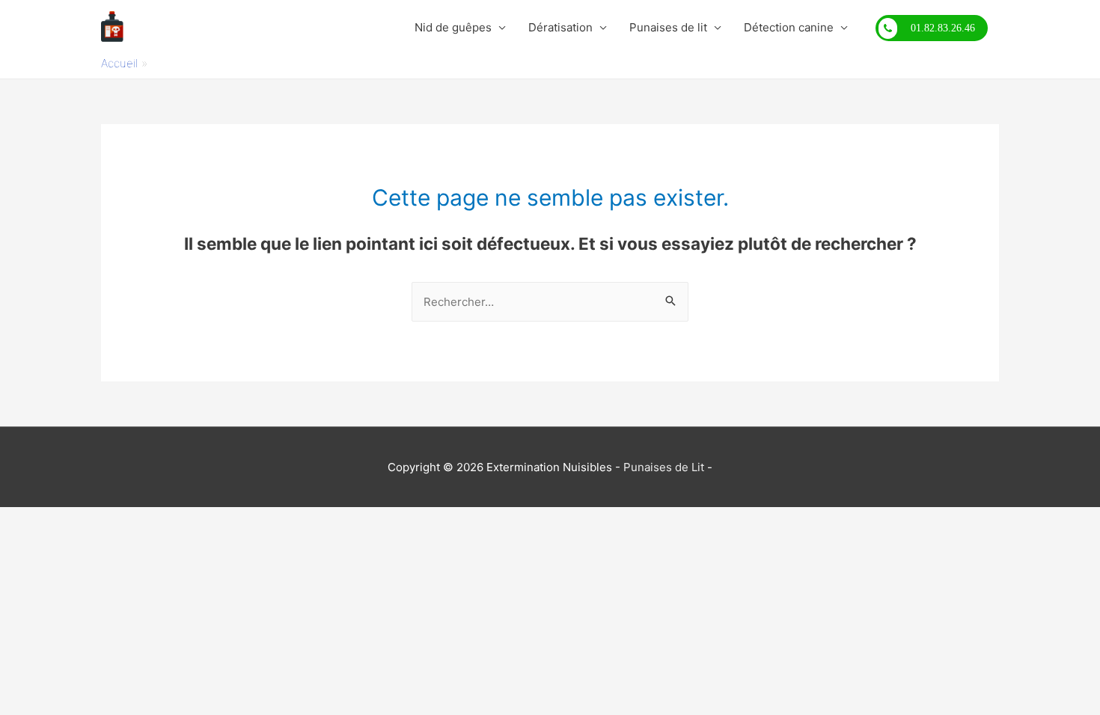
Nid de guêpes (453, 27)
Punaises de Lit (663, 467)
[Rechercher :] (550, 302)
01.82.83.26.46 (943, 28)
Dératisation (560, 27)
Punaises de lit (668, 27)
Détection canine (789, 27)
